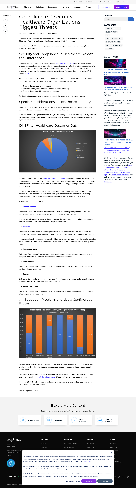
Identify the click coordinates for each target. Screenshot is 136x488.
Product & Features (114, 45)
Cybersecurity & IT (33, 391)
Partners (65, 7)
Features (44, 447)
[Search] (131, 19)
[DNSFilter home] (13, 7)
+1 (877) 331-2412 (105, 2)
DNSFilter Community (114, 38)
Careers (113, 443)
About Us (113, 447)
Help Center (78, 2)
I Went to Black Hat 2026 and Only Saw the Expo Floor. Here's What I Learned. (118, 142)
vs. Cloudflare (69, 447)
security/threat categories (45, 377)
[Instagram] (127, 476)
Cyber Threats (111, 32)
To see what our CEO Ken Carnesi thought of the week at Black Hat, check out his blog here (116, 150)
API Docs (90, 447)
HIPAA (26, 74)
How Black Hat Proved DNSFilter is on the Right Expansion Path (118, 88)
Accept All (89, 481)
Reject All (105, 481)
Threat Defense (29, 207)
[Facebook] (123, 476)
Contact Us (90, 2)
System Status (12, 476)
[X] (119, 476)
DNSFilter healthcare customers (55, 179)
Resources (52, 7)
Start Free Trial (121, 7)
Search (127, 2)
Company (77, 7)
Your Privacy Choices (73, 481)
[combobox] (116, 19)
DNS (107, 35)
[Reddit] (115, 476)
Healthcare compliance (65, 63)
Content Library (115, 462)
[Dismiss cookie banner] (112, 453)
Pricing (88, 7)
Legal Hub (90, 443)
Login (117, 2)
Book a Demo (105, 7)
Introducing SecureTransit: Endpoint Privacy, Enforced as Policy (116, 72)
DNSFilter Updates (113, 42)
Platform (27, 7)
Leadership (114, 451)
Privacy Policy (88, 461)
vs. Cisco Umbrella (70, 443)
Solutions (40, 7)
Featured (109, 49)
